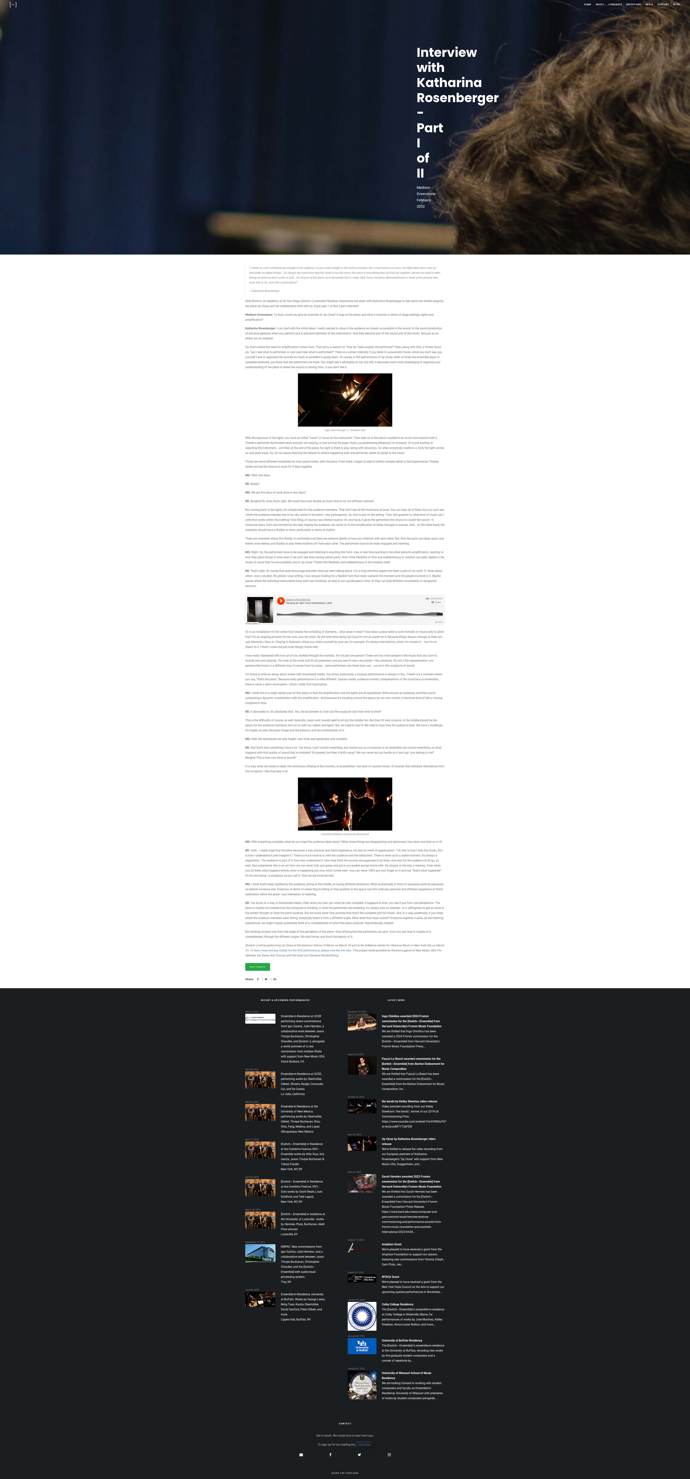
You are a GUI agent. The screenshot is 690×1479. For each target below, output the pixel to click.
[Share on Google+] (275, 979)
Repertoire (633, 4)
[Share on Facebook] (258, 979)
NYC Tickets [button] (257, 967)
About (600, 4)
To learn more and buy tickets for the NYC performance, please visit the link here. (301, 950)
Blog (676, 4)
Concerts (615, 4)
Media (649, 4)
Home (587, 4)
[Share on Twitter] (266, 979)
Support (663, 4)
